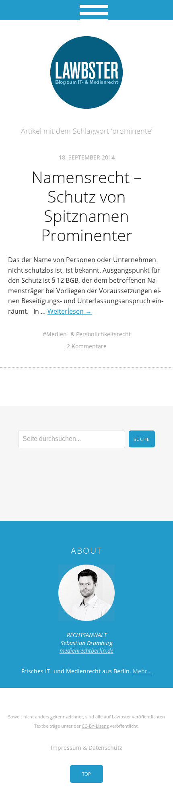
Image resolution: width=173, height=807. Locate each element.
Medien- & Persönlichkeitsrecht (88, 334)
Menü (87, 10)
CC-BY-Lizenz (95, 726)
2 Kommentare (87, 346)
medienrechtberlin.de (86, 650)
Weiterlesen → (69, 311)
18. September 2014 (87, 157)
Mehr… (142, 671)
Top (86, 774)
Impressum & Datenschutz (86, 747)
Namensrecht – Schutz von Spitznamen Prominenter (86, 206)
